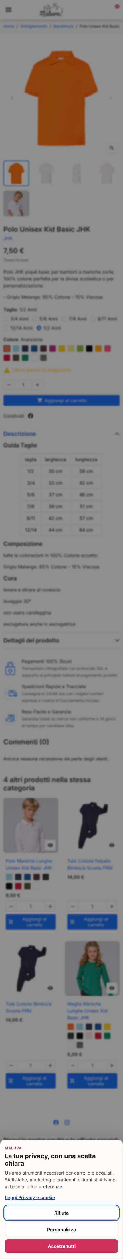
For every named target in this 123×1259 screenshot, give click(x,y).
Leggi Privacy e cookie (30, 1197)
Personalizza (61, 1229)
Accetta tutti (62, 1246)
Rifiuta (61, 1213)
